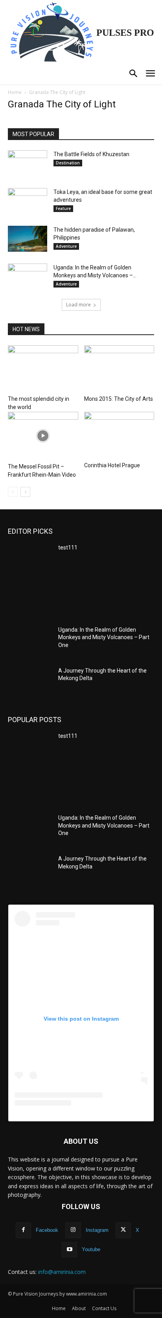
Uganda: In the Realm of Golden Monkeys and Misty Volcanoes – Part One (103, 637)
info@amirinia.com (62, 1272)
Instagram (97, 1230)
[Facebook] (23, 1230)
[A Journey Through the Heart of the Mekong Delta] (30, 682)
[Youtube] (69, 1249)
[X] (123, 1230)
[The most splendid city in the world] (43, 369)
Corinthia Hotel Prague (112, 465)
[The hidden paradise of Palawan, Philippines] (27, 239)
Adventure (66, 246)
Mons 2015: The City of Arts (118, 399)
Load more (78, 304)
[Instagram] (73, 1230)
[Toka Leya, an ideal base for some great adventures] (27, 201)
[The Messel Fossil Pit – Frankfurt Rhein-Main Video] (43, 436)
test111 (67, 547)
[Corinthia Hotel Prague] (119, 435)
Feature (63, 208)
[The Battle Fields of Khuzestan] (27, 163)
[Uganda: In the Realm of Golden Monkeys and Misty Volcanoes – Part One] (27, 275)
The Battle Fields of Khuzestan (91, 154)
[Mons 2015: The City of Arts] (119, 368)
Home (15, 92)
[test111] (30, 559)
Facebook (47, 1230)
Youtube (91, 1249)
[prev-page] (13, 492)
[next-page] (25, 492)
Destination (68, 163)
